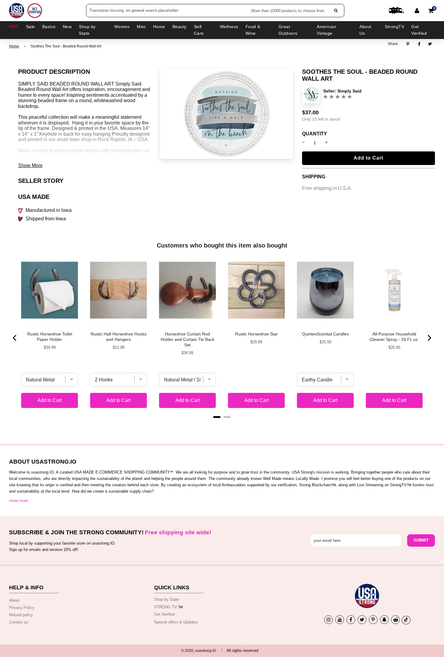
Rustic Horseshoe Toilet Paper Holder (49, 337)
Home (14, 46)
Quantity (314, 133)
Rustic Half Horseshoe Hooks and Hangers (118, 337)
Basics (49, 26)
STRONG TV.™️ (168, 607)
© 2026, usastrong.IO (198, 651)
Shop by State (166, 599)
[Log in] (417, 10)
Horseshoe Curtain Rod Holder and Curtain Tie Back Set (187, 339)
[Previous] (15, 338)
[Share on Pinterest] (409, 44)
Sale (30, 26)
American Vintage (326, 30)
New (67, 26)
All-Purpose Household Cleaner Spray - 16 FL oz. (394, 337)
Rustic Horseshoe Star (256, 334)
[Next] (429, 338)
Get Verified (419, 30)
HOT (14, 26)
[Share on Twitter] (430, 44)
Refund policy (21, 615)
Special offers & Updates (176, 622)
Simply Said (349, 91)
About (14, 600)
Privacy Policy (21, 607)
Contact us (18, 622)
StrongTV (394, 26)
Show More (30, 165)
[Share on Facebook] (419, 44)
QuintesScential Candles (325, 334)
